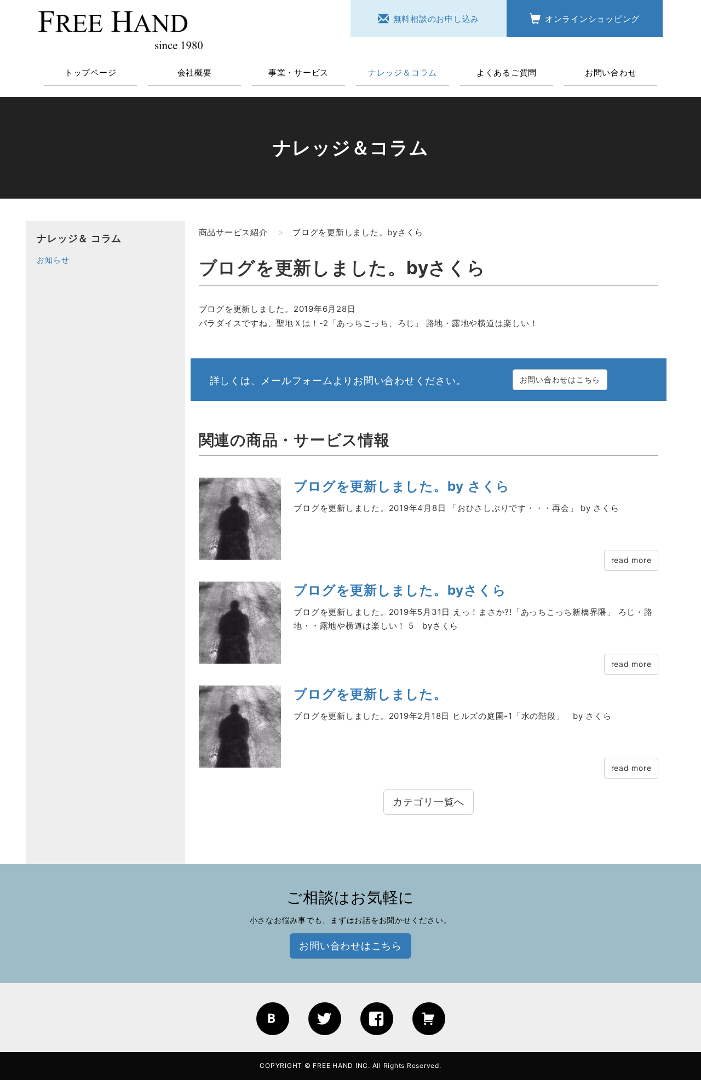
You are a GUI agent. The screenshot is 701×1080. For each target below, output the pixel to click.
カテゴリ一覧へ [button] (428, 802)
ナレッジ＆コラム (402, 72)
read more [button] (631, 560)
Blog (272, 1018)
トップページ (91, 72)
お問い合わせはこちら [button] (560, 379)
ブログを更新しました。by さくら (402, 486)
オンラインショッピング (592, 19)
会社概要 (194, 72)
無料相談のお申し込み (436, 19)
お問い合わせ (611, 72)
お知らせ (53, 259)
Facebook (376, 1018)
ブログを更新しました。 (370, 694)
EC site (428, 1018)
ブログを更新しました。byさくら (400, 590)
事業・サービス (298, 72)
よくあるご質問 (506, 72)
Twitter (324, 1018)
